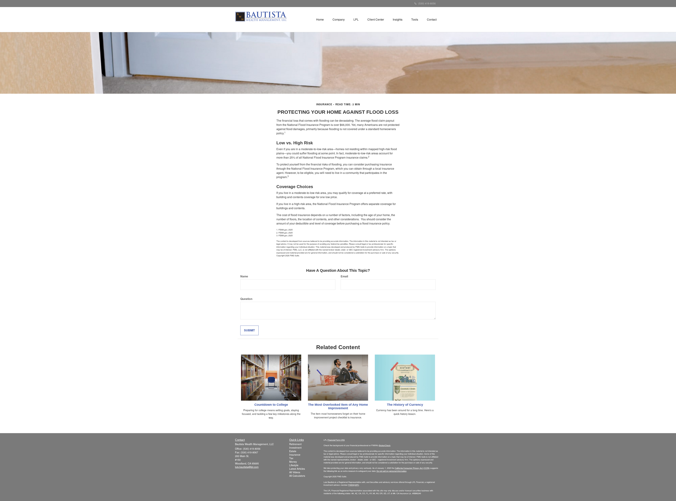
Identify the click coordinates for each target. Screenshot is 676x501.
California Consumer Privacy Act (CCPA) (412, 468)
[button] (338, 19)
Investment (295, 447)
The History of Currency (405, 404)
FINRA (351, 484)
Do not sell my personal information (391, 471)
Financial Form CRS (336, 439)
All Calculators (297, 475)
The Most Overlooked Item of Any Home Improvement (338, 406)
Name (244, 276)
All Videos (294, 472)
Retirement (295, 444)
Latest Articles (297, 468)
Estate (292, 451)
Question (246, 299)
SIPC (357, 484)
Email (344, 276)
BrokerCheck (384, 445)
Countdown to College (271, 404)
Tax (291, 458)
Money (293, 461)
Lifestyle (293, 465)
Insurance (294, 454)
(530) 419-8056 (427, 3)
